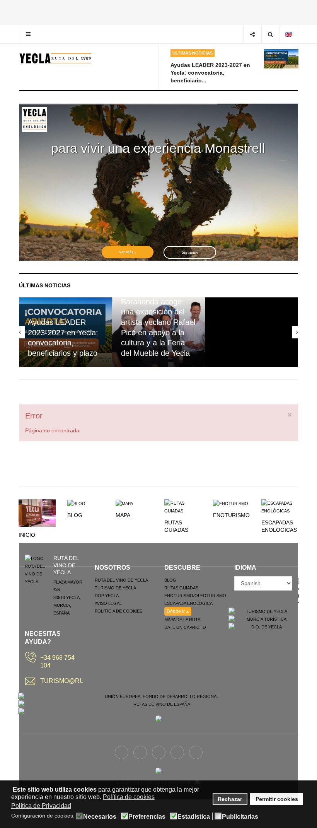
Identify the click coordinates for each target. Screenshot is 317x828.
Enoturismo (231, 515)
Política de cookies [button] (129, 797)
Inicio (27, 535)
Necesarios (99, 817)
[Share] (252, 34)
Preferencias (146, 817)
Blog (74, 515)
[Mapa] (124, 503)
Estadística (193, 817)
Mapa (123, 515)
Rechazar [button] (230, 799)
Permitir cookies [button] (277, 799)
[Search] (270, 34)
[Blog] (76, 503)
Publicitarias (240, 817)
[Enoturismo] (230, 503)
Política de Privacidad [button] (41, 805)
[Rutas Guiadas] (182, 506)
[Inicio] (37, 512)
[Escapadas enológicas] (279, 506)
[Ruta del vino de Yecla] (55, 58)
